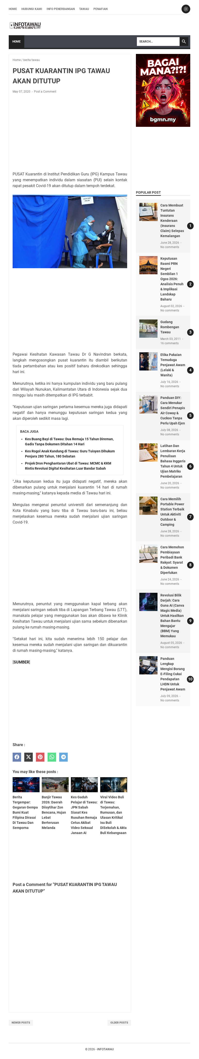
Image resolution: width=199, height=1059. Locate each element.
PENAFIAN (100, 9)
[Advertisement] (70, 133)
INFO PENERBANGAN (61, 9)
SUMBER (21, 662)
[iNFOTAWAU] (27, 25)
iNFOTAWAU (105, 1049)
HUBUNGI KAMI (31, 9)
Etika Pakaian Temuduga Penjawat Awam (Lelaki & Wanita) (172, 365)
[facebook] (17, 757)
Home (13, 9)
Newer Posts (21, 1022)
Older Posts (119, 1022)
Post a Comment (45, 91)
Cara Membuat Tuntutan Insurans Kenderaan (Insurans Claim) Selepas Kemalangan (172, 220)
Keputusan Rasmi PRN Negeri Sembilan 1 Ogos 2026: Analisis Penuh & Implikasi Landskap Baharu (171, 279)
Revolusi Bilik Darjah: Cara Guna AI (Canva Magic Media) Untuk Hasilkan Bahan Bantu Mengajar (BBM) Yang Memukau (172, 615)
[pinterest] (40, 757)
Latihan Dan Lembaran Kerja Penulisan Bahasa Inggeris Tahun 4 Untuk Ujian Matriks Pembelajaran (172, 461)
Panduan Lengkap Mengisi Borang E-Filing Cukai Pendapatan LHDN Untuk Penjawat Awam (172, 674)
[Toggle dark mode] (186, 9)
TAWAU (84, 9)
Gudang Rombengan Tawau (169, 327)
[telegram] (63, 757)
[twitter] (28, 757)
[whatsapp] (52, 757)
